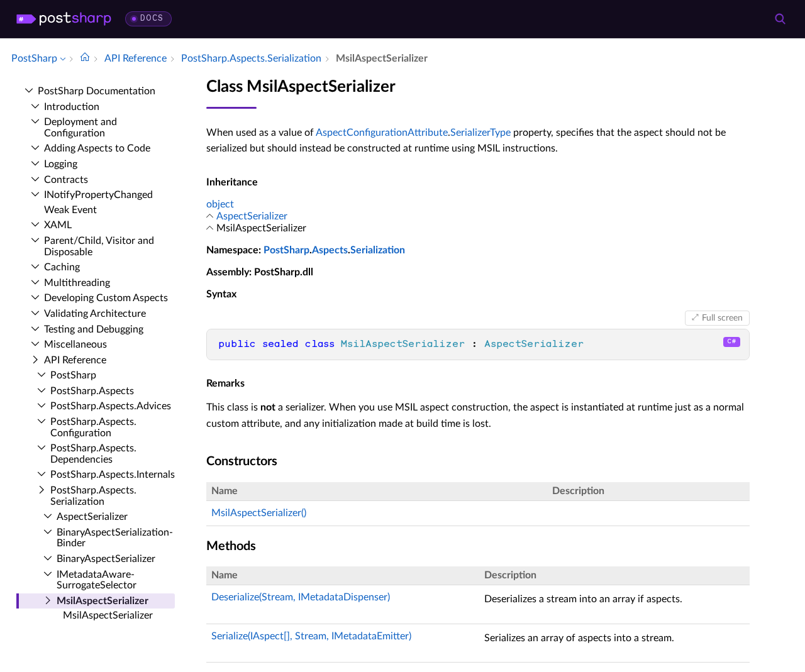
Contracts (66, 180)
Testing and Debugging (93, 329)
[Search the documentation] (779, 18)
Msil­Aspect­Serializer (102, 601)
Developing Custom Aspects (106, 298)
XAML (58, 225)
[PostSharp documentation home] (85, 58)
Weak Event (70, 210)
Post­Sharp (73, 375)
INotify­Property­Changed (98, 195)
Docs (152, 18)
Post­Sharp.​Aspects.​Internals (112, 475)
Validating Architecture (95, 314)
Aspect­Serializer (92, 517)
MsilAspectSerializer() (258, 513)
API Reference (75, 360)
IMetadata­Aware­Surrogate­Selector (96, 580)
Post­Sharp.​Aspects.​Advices (110, 406)
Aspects (330, 250)
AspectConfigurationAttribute (382, 133)
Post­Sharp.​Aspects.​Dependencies (93, 454)
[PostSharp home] (64, 19)
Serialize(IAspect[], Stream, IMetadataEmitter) (311, 636)
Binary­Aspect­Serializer (106, 559)
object (220, 204)
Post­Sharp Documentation (96, 91)
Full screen (722, 318)
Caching (62, 267)
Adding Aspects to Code (97, 148)
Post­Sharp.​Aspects (92, 391)
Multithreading (77, 283)
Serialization (377, 250)
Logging (60, 164)
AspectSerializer (251, 216)
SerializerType (480, 133)
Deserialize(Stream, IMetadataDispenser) (300, 597)
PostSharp (286, 250)
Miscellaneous (75, 344)
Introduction (71, 107)
